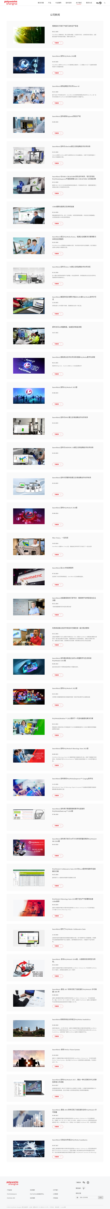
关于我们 (79, 3)
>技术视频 (32, 1198)
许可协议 (52, 1207)
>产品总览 (9, 1190)
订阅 (100, 1197)
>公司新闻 (55, 1194)
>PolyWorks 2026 (11, 1198)
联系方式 (89, 3)
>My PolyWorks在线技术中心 (37, 1194)
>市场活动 (55, 1198)
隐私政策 (57, 1207)
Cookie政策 (63, 1207)
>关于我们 (55, 1190)
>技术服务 (32, 1190)
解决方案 (41, 3)
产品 (49, 3)
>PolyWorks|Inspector (12, 1194)
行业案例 (58, 3)
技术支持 (69, 3)
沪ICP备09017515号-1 (43, 1207)
